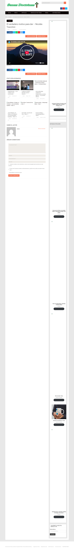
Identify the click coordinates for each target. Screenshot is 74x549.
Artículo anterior (31, 36)
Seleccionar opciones (59, 109)
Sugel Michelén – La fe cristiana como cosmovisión (13, 93)
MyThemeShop (29, 546)
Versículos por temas (36, 12)
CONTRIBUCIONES (56, 12)
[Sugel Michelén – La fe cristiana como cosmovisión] (13, 85)
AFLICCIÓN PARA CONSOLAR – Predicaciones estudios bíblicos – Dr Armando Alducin (41, 94)
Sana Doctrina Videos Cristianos (10, 546)
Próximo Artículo (41, 36)
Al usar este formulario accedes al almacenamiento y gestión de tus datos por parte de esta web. (27, 169)
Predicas (10, 20)
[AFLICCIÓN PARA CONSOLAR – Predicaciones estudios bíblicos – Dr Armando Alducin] (41, 85)
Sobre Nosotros (51, 546)
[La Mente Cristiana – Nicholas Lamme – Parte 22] (27, 85)
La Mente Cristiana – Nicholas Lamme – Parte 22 (26, 93)
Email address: (53, 529)
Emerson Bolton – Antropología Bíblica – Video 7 (40, 114)
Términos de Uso (58, 546)
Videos (15, 12)
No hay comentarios (23, 29)
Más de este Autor (42, 128)
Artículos (24, 12)
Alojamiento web (44, 546)
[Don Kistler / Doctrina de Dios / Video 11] (27, 106)
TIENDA (46, 12)
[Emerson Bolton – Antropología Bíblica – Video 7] (41, 106)
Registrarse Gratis (36, 546)
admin (9, 29)
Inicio (9, 12)
